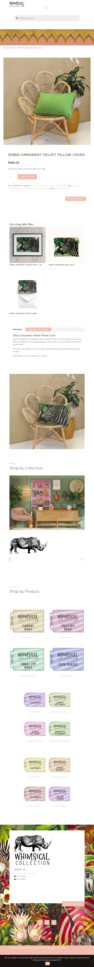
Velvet (41, 188)
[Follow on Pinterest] (53, 922)
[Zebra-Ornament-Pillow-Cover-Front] (47, 448)
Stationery (34, 712)
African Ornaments (38, 185)
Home (5, 48)
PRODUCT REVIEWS (75, 198)
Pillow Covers (59, 806)
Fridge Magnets (59, 777)
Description (17, 329)
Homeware (12, 48)
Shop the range (61, 506)
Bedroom (75, 185)
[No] (91, 961)
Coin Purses (67, 676)
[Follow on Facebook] (40, 922)
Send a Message (73, 904)
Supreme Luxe (60, 185)
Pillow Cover (21, 188)
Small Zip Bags (27, 676)
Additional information (38, 329)
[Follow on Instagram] (47, 922)
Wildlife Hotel (47, 499)
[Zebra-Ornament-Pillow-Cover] (47, 144)
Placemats (35, 777)
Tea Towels (34, 806)
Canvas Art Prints (59, 712)
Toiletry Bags (67, 638)
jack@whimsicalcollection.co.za (24, 873)
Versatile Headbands (59, 741)
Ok (48, 963)
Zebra (46, 188)
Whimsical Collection (62, 188)
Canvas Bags (27, 638)
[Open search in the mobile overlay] (47, 18)
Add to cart (27, 176)
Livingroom (12, 188)
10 (55, 525)
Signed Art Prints (34, 741)
